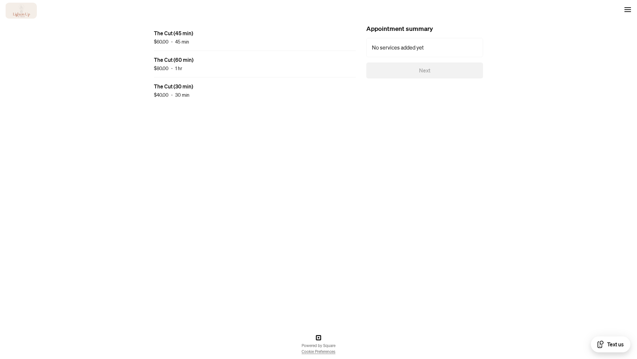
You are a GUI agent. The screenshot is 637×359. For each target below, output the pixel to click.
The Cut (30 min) (173, 86)
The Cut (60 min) (173, 59)
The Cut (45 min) (173, 33)
